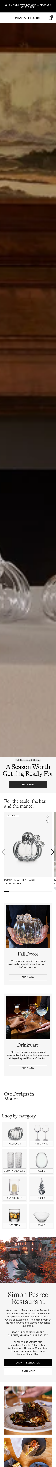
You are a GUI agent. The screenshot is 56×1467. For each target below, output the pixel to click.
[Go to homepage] (28, 18)
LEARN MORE (28, 1371)
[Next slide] (52, 852)
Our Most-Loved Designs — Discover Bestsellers (28, 6)
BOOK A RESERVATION (28, 1362)
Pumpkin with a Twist (20, 879)
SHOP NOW (28, 784)
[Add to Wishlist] (47, 816)
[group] (28, 408)
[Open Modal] (5, 18)
